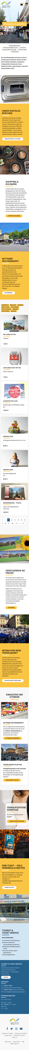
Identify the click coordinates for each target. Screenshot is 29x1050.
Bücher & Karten (5, 307)
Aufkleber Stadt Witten (12, 368)
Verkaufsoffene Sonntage (17, 821)
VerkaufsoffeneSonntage (9, 49)
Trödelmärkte (15, 51)
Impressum (8, 1041)
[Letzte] (23, 523)
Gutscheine (23, 47)
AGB (23, 1041)
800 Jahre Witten (9, 334)
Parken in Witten (9, 887)
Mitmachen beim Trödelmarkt (13, 680)
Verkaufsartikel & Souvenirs (13, 139)
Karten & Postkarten (6, 309)
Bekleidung (20, 305)
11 (16, 523)
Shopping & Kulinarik (14, 216)
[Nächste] (20, 523)
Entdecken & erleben (7, 1033)
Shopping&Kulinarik (14, 45)
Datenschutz (16, 1041)
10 (12, 523)
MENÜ (26, 5)
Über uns (14, 1037)
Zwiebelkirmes (5, 305)
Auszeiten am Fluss (10, 401)
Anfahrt (6, 977)
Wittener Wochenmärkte (12, 738)
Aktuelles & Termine (19, 1035)
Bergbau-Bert (8, 470)
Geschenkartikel (15, 307)
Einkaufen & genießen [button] (21, 1033)
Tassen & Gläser (5, 311)
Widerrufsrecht (14, 1043)
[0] (22, 5)
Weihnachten (13, 305)
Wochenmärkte (22, 49)
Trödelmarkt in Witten (12, 780)
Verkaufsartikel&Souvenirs (10, 47)
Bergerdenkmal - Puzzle (12, 503)
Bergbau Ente (8, 436)
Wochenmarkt (9, 292)
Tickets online (8, 1035)
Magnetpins (15, 309)
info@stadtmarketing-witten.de (15, 991)
